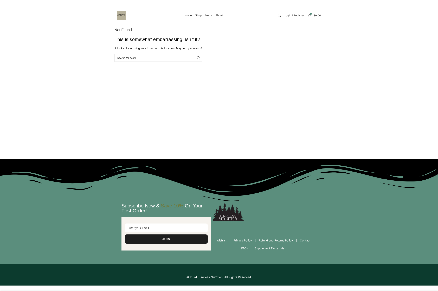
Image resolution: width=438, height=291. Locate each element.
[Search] (279, 15)
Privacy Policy (243, 240)
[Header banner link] (219, 145)
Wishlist (222, 240)
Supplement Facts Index (270, 248)
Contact (305, 240)
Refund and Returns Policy (276, 240)
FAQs (244, 248)
